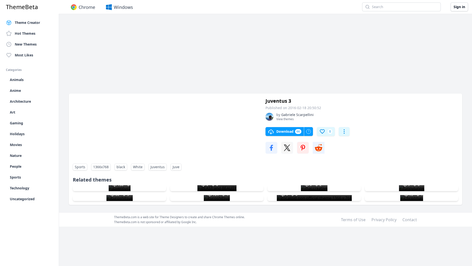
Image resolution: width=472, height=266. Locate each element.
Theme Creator (27, 22)
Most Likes (24, 55)
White (138, 167)
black (121, 167)
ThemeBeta (22, 7)
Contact (409, 219)
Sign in (459, 6)
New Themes (26, 44)
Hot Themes (25, 33)
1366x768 (101, 167)
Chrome (87, 7)
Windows (123, 7)
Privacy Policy (384, 219)
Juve (176, 167)
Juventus (157, 167)
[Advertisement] (216, 56)
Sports (80, 167)
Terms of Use (353, 219)
